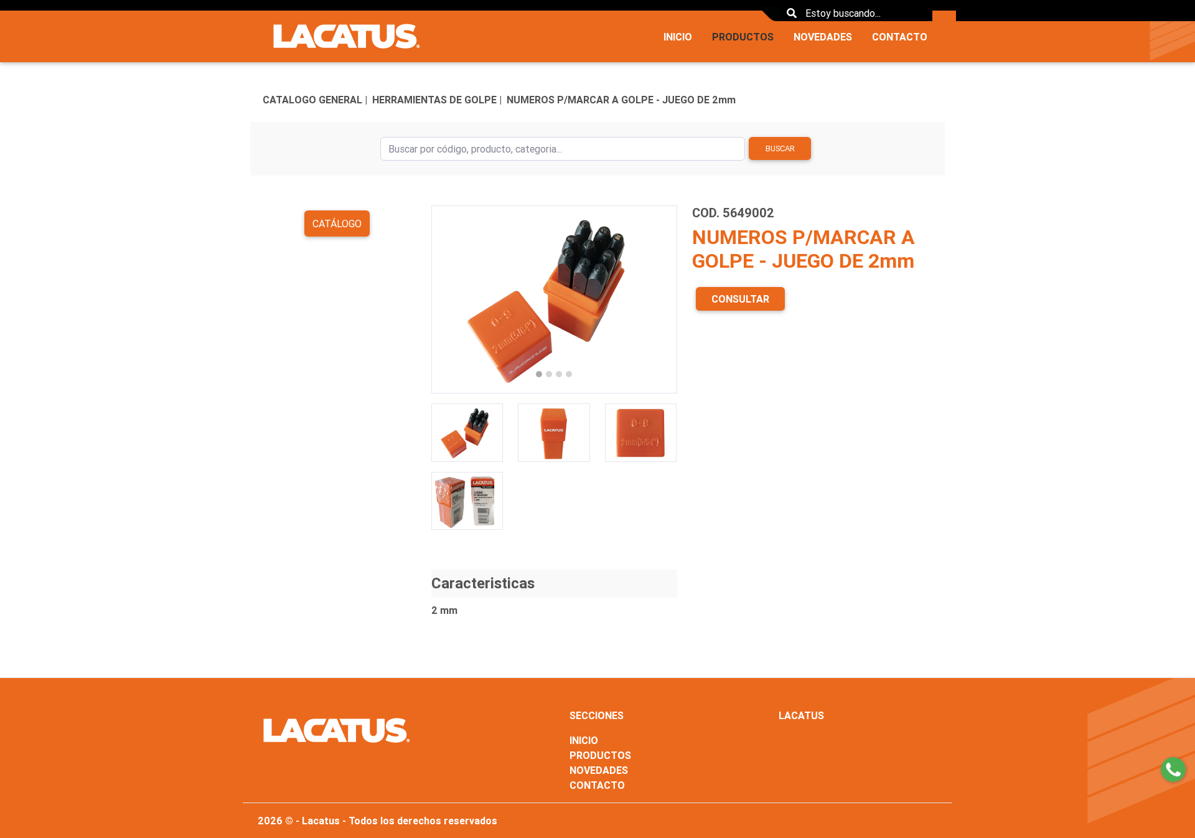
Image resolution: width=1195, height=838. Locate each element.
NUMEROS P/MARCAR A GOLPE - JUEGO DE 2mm (621, 99)
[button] (449, 299)
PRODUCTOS (743, 37)
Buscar (780, 148)
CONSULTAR (740, 299)
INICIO (677, 37)
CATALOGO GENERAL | (315, 99)
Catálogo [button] (337, 223)
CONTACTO (899, 37)
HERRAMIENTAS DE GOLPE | (437, 99)
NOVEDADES (823, 37)
